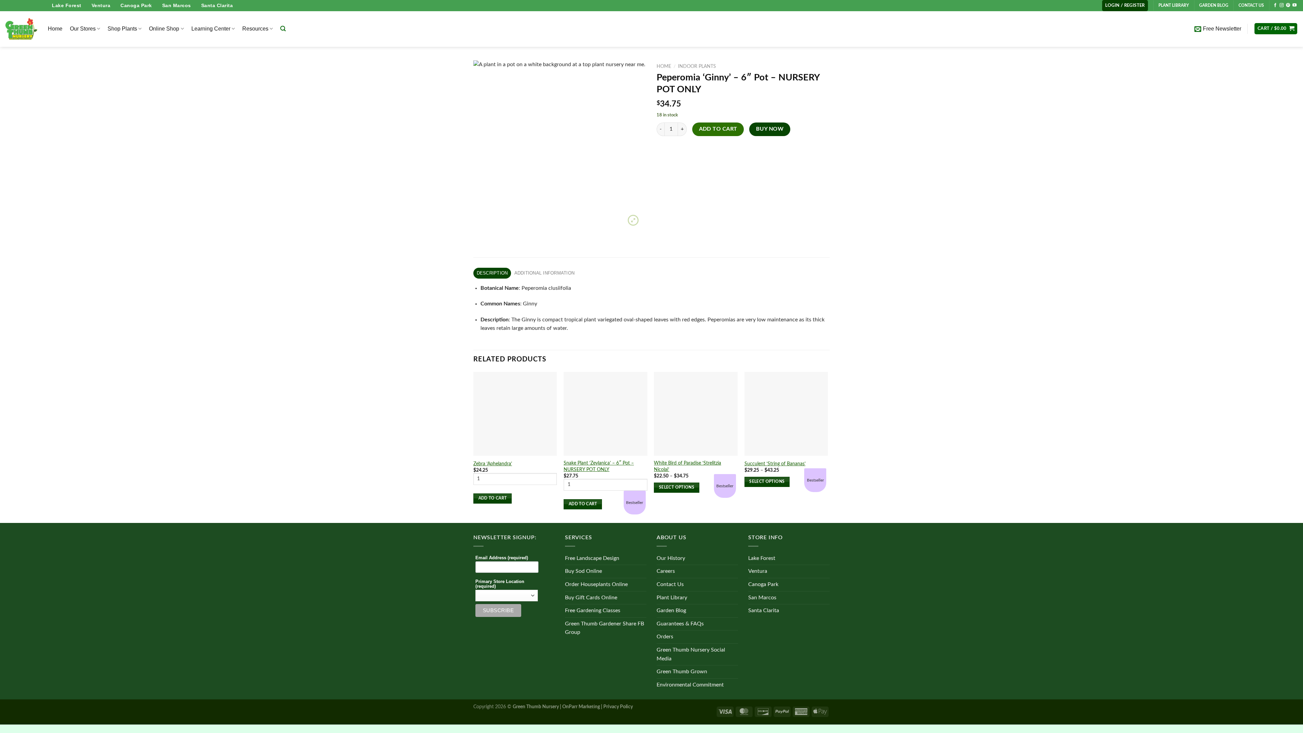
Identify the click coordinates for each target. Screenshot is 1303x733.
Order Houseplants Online (596, 584)
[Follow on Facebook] (1275, 5)
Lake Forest (66, 5)
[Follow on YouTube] (1294, 5)
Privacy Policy (618, 706)
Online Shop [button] (164, 29)
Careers (666, 571)
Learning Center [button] (210, 29)
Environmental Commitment (690, 685)
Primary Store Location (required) (499, 584)
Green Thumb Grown (682, 671)
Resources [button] (255, 29)
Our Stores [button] (83, 29)
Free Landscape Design (592, 558)
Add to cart (718, 129)
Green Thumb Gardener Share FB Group (604, 628)
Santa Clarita (217, 5)
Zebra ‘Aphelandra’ (492, 463)
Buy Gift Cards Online (591, 597)
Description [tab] (492, 273)
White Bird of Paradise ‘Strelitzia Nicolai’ (687, 466)
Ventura (101, 5)
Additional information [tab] (544, 273)
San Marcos (176, 5)
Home (55, 29)
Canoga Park (136, 5)
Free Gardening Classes (592, 610)
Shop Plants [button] (122, 29)
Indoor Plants (697, 66)
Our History (671, 558)
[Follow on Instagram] (1282, 5)
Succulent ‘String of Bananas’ (775, 463)
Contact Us (670, 584)
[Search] (283, 28)
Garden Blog (671, 610)
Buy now (769, 129)
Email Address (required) (501, 558)
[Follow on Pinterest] (1288, 5)
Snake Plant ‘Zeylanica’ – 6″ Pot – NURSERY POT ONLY (599, 466)
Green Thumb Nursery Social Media (691, 654)
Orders (665, 636)
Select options (676, 487)
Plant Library (672, 597)
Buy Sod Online (583, 571)
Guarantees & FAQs (680, 623)
